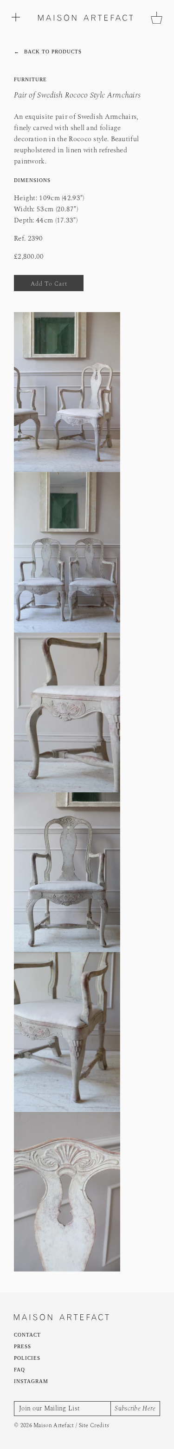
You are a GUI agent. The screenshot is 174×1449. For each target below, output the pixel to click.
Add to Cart (49, 284)
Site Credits (94, 1425)
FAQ (20, 1369)
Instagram (31, 1381)
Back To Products (48, 51)
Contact (28, 1334)
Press (23, 1346)
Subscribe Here (135, 1408)
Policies (27, 1357)
